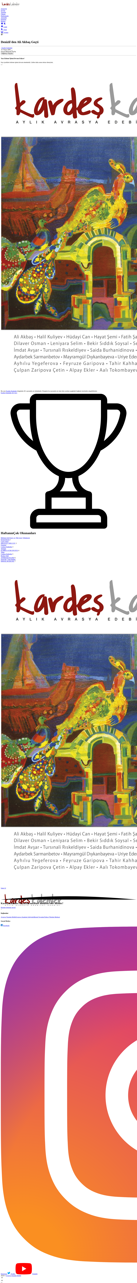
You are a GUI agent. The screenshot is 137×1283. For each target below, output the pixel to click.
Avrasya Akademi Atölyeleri (25, 917)
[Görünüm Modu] (3, 24)
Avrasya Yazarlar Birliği (8, 917)
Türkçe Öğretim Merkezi (52, 917)
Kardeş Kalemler (6, 48)
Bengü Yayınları (39, 917)
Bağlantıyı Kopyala (7, 53)
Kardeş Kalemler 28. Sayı (9, 393)
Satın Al (3, 888)
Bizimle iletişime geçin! (8, 907)
